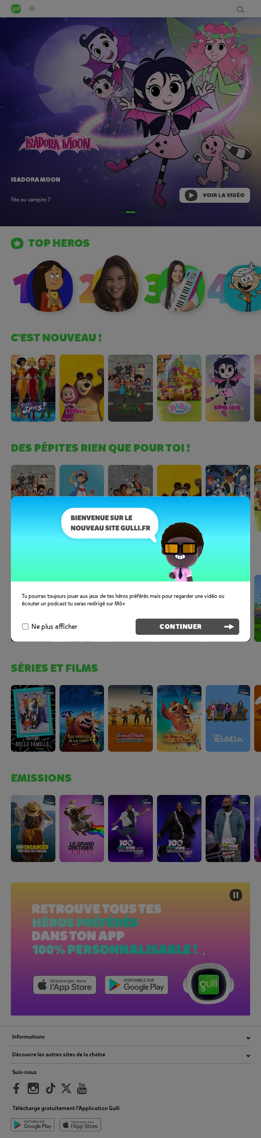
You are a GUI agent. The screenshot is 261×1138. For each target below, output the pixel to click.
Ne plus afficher (54, 626)
